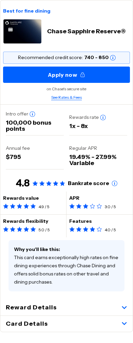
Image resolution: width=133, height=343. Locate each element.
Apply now (62, 74)
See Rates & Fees (66, 97)
